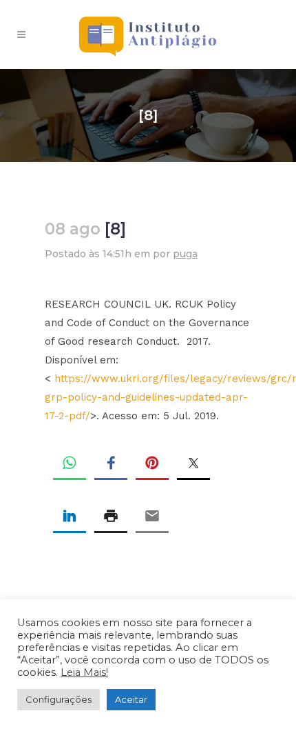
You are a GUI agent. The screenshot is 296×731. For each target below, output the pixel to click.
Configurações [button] (58, 699)
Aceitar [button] (131, 699)
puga (185, 254)
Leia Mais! (84, 672)
